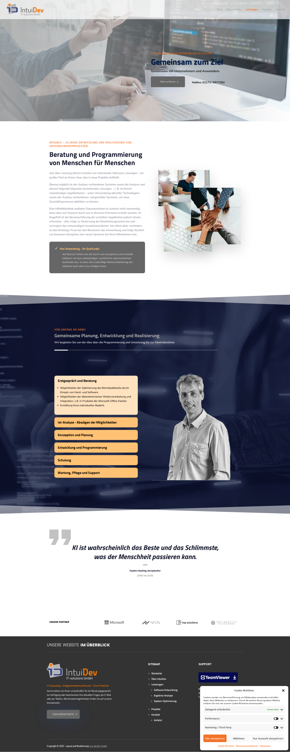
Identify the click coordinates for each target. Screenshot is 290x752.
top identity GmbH (98, 746)
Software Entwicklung (166, 690)
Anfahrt (158, 720)
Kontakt (280, 9)
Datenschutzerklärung (247, 745)
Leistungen (252, 9)
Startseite (156, 673)
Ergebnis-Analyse (163, 695)
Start (219, 9)
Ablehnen (239, 738)
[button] (283, 690)
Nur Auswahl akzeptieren (268, 738)
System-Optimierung (165, 701)
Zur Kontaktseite (63, 714)
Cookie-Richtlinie (226, 745)
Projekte (267, 9)
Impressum (265, 745)
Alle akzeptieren (215, 738)
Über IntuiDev (234, 9)
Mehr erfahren (168, 82)
